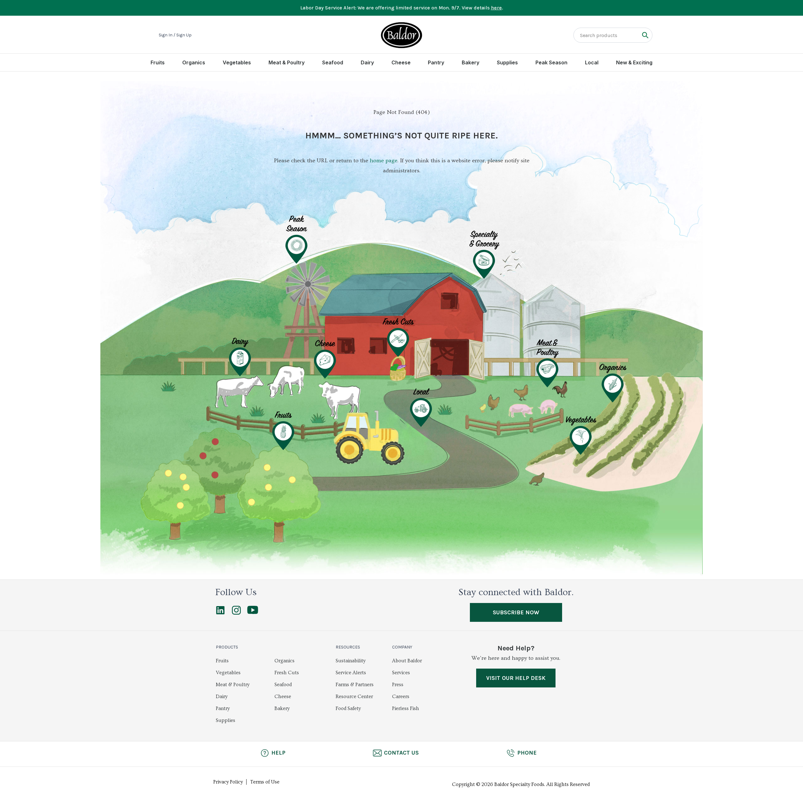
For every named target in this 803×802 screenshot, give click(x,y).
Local (591, 62)
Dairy (367, 62)
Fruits (158, 62)
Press (397, 684)
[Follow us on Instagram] (236, 613)
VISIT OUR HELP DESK (515, 678)
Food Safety (348, 708)
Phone (527, 752)
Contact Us (401, 752)
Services (401, 673)
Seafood (332, 62)
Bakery (470, 62)
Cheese (401, 62)
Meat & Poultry (287, 62)
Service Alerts (351, 673)
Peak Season (551, 62)
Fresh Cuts (286, 673)
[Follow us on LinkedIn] (220, 613)
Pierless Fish (405, 708)
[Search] (645, 35)
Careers (400, 696)
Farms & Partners (355, 684)
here (496, 8)
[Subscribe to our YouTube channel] (252, 612)
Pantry (436, 62)
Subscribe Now (516, 612)
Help (278, 752)
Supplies (507, 62)
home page (383, 160)
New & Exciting (634, 62)
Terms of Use (264, 782)
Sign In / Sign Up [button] (175, 35)
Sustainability (350, 661)
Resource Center (354, 696)
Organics (193, 62)
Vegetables (237, 62)
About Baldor (407, 661)
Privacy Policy (228, 782)
